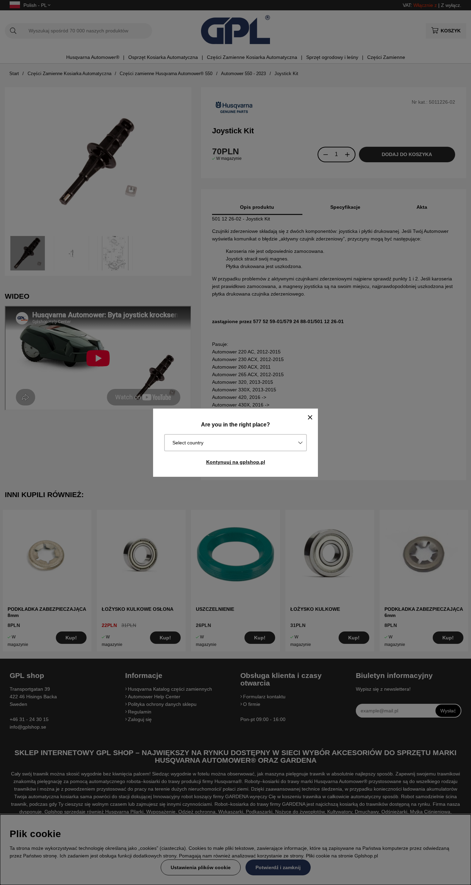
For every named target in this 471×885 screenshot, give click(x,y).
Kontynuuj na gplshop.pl (235, 462)
